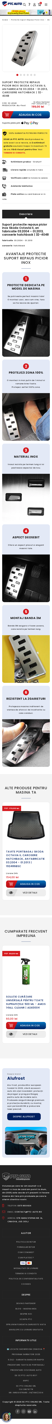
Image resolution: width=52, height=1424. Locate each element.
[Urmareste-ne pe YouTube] (29, 1411)
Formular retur (26, 1247)
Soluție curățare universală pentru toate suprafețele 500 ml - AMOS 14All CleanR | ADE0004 (26, 1002)
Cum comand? (26, 1252)
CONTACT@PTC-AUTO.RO (28, 1211)
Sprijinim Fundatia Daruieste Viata (26, 1324)
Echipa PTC (26, 1319)
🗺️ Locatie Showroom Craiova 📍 (26, 1349)
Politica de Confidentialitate (26, 1278)
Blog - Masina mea (26, 1308)
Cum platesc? (26, 1257)
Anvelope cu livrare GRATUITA (26, 1329)
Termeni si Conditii (26, 1273)
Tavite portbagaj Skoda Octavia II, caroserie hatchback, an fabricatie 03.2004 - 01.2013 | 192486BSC (25, 859)
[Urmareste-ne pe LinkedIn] (35, 1411)
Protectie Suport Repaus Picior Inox (27, 20)
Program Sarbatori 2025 (26, 1354)
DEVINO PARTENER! (26, 1303)
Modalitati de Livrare (26, 1268)
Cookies (26, 1284)
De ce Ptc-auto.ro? (26, 1375)
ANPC (26, 1380)
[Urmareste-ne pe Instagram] (23, 1411)
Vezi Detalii (30, 892)
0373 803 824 (24, 1205)
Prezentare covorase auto (26, 1370)
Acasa (5, 20)
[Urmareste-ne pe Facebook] (17, 1411)
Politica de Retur (26, 1242)
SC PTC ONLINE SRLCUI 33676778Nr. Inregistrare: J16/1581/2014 (26, 1389)
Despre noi (26, 1314)
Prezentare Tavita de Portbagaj (26, 1365)
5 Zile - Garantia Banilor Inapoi (26, 1359)
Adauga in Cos (30, 884)
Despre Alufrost (24, 1116)
